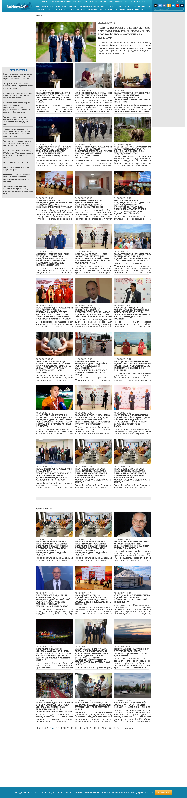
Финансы (73, 6)
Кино (66, 9)
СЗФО (91, 2)
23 (114, 728)
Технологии (131, 6)
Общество (82, 6)
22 (110, 728)
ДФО (125, 2)
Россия (44, 2)
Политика (46, 6)
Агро (60, 9)
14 (79, 728)
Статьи (126, 9)
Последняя (128, 728)
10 (64, 728)
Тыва (39, 15)
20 (102, 728)
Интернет (141, 6)
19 (99, 728)
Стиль (72, 9)
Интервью (118, 9)
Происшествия (93, 6)
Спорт (109, 6)
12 (72, 728)
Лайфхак (108, 9)
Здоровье (121, 6)
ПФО (100, 2)
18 (95, 728)
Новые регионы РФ (136, 2)
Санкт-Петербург (80, 2)
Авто (148, 6)
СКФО (111, 2)
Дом (77, 9)
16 (87, 728)
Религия (46, 9)
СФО (120, 2)
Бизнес (64, 6)
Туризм (54, 9)
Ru (177, 2)
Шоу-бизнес (98, 9)
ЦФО (95, 2)
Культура (38, 9)
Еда (114, 6)
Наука (103, 6)
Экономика (55, 6)
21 (106, 728)
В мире (37, 6)
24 (118, 728)
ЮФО (105, 2)
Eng (182, 2)
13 (76, 728)
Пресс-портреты (136, 9)
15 (83, 728)
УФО (116, 2)
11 (68, 728)
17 (91, 728)
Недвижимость (87, 9)
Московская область (64, 2)
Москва (52, 2)
